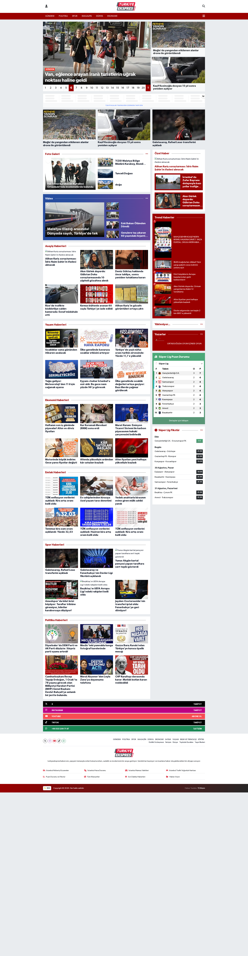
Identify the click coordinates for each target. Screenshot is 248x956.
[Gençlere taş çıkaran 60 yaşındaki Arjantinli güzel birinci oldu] (112, 234)
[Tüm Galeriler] (147, 154)
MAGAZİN (87, 16)
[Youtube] (54, 741)
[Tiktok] (59, 741)
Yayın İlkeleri (200, 742)
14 (112, 88)
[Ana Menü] (204, 16)
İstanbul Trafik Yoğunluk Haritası (182, 770)
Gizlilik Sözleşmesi (156, 742)
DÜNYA (99, 16)
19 (138, 88)
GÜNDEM (49, 16)
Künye (175, 742)
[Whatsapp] (64, 741)
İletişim (168, 742)
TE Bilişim (201, 788)
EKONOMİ (112, 16)
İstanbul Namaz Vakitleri (139, 770)
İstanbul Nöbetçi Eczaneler (57, 770)
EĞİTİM (201, 739)
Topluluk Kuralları (186, 742)
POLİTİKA (63, 16)
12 (102, 88)
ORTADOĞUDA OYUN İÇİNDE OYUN (184, 344)
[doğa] (105, 185)
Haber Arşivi (174, 777)
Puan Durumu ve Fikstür (55, 777)
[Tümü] (201, 324)
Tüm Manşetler (93, 777)
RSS (48, 788)
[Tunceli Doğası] (105, 173)
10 (91, 88)
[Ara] (203, 6)
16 (122, 88)
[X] (45, 741)
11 (97, 88)
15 (117, 88)
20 (143, 88)
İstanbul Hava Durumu (97, 770)
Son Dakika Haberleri (136, 777)
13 (107, 88)
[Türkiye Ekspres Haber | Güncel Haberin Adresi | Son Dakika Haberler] (126, 6)
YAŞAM (175, 739)
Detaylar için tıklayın (178, 421)
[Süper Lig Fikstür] (201, 430)
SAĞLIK (168, 739)
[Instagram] (50, 741)
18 (133, 88)
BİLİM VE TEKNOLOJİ (188, 739)
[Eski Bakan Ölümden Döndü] (112, 225)
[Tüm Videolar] (147, 198)
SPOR (74, 16)
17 (127, 88)
